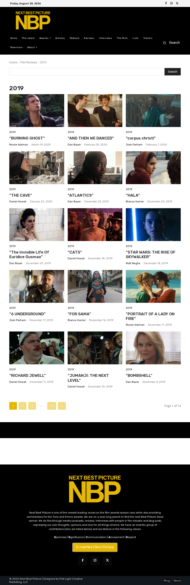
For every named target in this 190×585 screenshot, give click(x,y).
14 (51, 406)
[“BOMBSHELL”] (153, 347)
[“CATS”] (95, 224)
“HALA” (133, 195)
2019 (12, 132)
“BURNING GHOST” (27, 138)
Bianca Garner (135, 201)
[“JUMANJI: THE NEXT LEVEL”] (95, 347)
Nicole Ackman (18, 144)
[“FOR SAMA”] (95, 286)
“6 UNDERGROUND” (27, 314)
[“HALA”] (153, 167)
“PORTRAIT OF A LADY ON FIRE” (150, 316)
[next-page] (62, 406)
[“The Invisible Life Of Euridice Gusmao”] (36, 224)
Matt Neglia (133, 263)
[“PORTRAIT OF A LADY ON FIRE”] (153, 286)
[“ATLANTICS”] (95, 167)
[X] (177, 3)
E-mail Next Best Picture (95, 547)
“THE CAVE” (20, 195)
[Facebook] (166, 3)
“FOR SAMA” (79, 314)
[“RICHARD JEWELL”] (36, 347)
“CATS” (75, 252)
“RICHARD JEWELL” (27, 375)
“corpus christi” (140, 138)
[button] (170, 42)
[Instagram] (171, 3)
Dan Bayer (74, 144)
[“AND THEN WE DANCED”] (95, 110)
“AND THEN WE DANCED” (91, 138)
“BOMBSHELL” (139, 375)
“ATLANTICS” (80, 195)
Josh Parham (134, 144)
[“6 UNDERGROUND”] (36, 286)
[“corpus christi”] (153, 110)
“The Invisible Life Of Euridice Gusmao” (29, 254)
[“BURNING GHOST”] (36, 110)
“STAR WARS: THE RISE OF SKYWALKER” (150, 254)
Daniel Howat (17, 201)
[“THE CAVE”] (36, 167)
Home (13, 62)
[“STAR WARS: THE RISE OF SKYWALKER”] (153, 224)
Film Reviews (28, 62)
